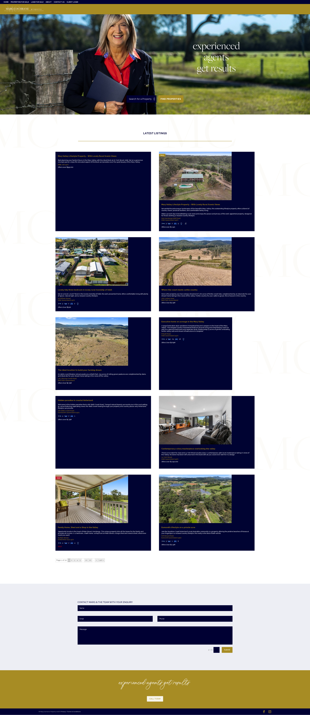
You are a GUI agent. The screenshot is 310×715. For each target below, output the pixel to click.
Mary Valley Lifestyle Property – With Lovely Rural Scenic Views (87, 156)
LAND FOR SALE (37, 2)
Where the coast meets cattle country (179, 290)
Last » (101, 560)
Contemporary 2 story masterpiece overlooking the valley (188, 449)
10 (86, 560)
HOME (6, 2)
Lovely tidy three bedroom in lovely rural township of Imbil (85, 290)
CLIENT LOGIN (72, 2)
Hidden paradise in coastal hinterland (75, 400)
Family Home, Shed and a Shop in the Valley (78, 527)
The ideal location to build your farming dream (80, 370)
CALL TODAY (155, 699)
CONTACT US (59, 2)
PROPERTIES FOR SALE (20, 2)
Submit (227, 650)
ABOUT (49, 2)
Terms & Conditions (74, 711)
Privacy (63, 711)
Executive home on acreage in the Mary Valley (182, 322)
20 (90, 560)
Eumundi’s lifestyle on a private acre (178, 527)
